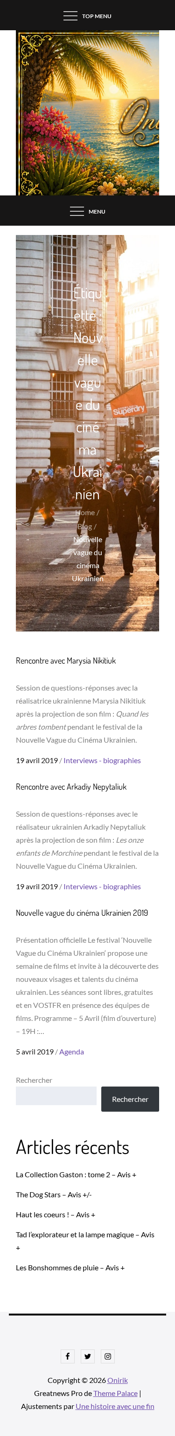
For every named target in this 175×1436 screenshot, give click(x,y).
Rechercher (34, 1079)
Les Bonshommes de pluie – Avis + (70, 1267)
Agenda (71, 1051)
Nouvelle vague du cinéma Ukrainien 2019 (82, 912)
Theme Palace (115, 1393)
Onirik (117, 1380)
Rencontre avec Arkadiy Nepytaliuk (71, 786)
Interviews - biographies (102, 760)
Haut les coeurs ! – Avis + (55, 1214)
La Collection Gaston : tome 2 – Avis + (76, 1174)
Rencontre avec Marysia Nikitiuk (66, 660)
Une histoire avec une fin (115, 1406)
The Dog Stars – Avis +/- (54, 1194)
